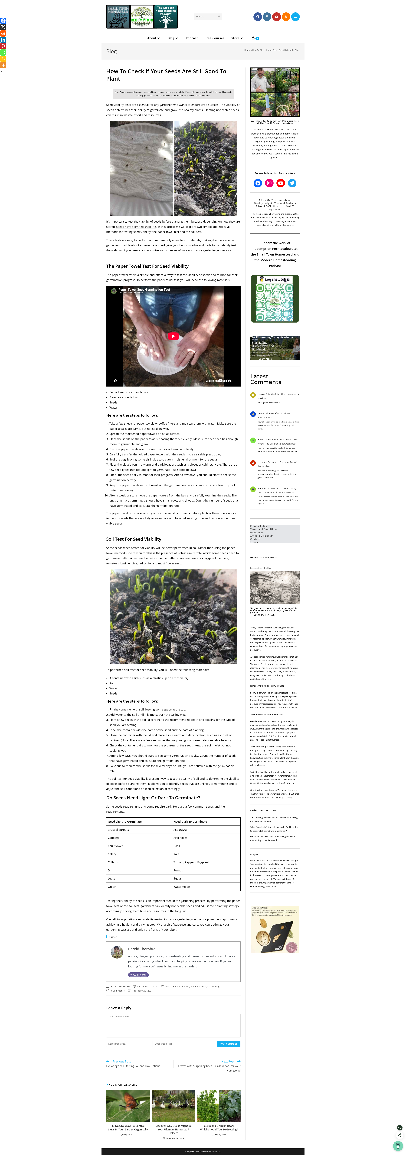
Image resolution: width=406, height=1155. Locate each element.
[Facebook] (3, 21)
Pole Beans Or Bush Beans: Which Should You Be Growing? (219, 1127)
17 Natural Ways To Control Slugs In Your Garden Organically (128, 1127)
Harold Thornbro (141, 949)
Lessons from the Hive (260, 567)
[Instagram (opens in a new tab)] (267, 16)
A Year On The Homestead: (275, 200)
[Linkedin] (3, 40)
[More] (3, 65)
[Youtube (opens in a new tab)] (276, 16)
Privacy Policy (259, 526)
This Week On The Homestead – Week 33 (275, 206)
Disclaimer (256, 532)
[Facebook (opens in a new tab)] (257, 16)
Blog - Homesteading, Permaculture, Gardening (192, 986)
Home (247, 50)
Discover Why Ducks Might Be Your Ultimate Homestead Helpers (173, 1129)
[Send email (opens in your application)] (295, 16)
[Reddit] (3, 33)
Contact (255, 539)
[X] (3, 27)
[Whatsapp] (3, 52)
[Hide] (1, 71)
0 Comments (118, 990)
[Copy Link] (3, 59)
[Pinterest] (3, 46)
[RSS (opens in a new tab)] (286, 16)
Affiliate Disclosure (262, 535)
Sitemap (255, 542)
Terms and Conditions (263, 529)
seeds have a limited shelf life (136, 227)
